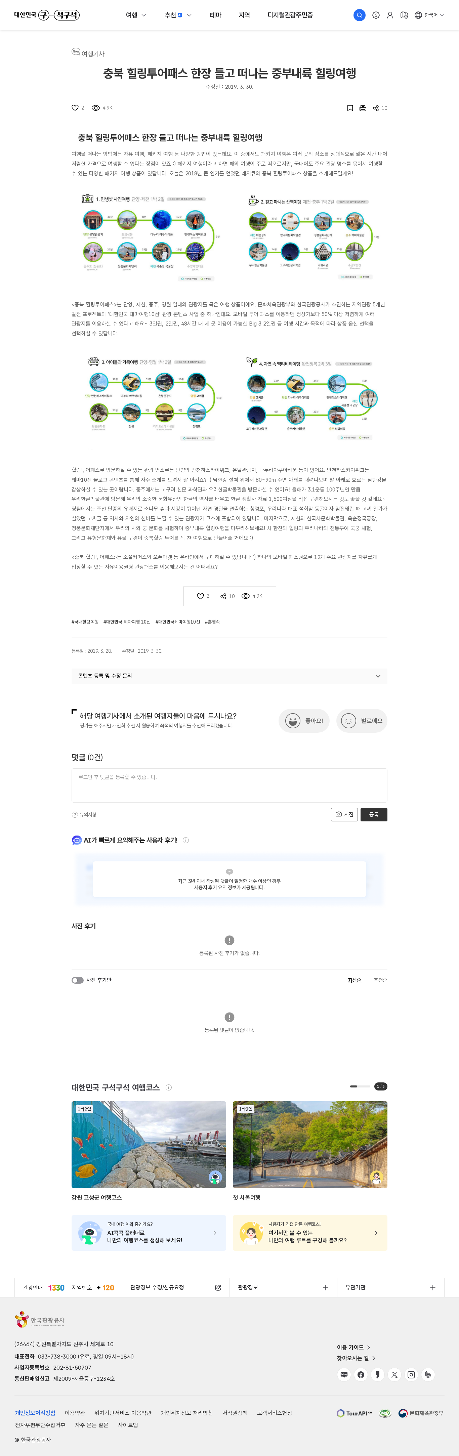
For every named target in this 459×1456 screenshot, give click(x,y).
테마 (215, 15)
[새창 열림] (359, 108)
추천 (170, 15)
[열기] (378, 676)
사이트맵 (128, 1425)
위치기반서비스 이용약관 (123, 1413)
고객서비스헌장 (274, 1413)
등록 (373, 814)
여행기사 (93, 54)
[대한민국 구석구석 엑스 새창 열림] (394, 1375)
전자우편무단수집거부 (40, 1425)
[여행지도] (404, 15)
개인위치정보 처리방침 (187, 1413)
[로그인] (390, 15)
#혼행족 (212, 622)
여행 (131, 15)
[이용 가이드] (376, 15)
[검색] (359, 15)
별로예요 (372, 720)
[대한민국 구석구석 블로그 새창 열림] (344, 1375)
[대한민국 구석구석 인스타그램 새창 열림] (411, 1375)
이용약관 (75, 1413)
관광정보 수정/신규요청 (157, 1287)
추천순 (380, 980)
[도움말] (75, 814)
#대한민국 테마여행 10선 (127, 622)
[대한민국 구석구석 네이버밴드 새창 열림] (428, 1375)
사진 (348, 814)
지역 (244, 15)
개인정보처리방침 (35, 1413)
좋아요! (314, 720)
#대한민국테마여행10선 (178, 622)
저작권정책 (235, 1413)
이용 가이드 (350, 1347)
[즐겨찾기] (347, 108)
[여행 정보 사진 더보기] (151, 238)
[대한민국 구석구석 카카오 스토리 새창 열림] (378, 1375)
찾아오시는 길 (353, 1358)
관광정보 (248, 1287)
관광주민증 (289, 15)
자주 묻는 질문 (92, 1425)
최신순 (355, 980)
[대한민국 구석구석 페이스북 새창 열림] (361, 1375)
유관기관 (355, 1287)
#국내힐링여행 (85, 622)
